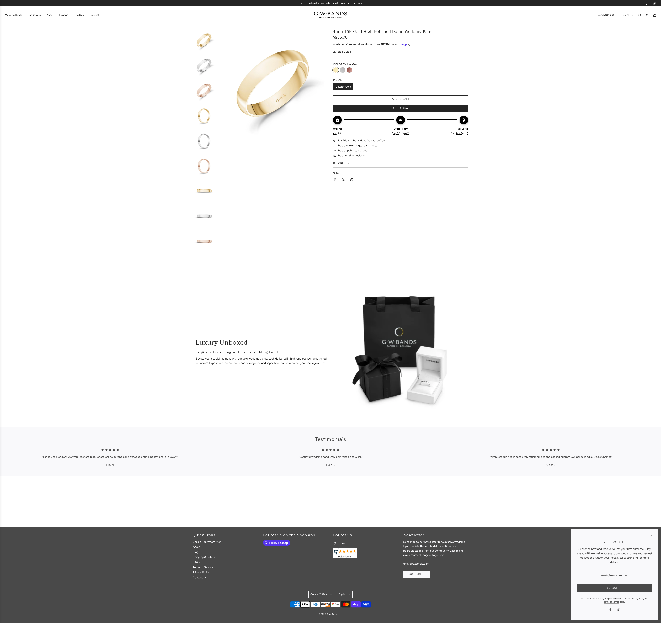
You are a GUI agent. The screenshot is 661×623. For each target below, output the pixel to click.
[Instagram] (654, 3)
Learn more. (356, 3)
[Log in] (647, 15)
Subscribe (416, 574)
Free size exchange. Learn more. (357, 145)
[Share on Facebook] (335, 180)
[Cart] (654, 15)
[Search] (639, 15)
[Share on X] (343, 180)
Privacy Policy (638, 598)
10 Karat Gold (342, 86)
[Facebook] (646, 3)
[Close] (651, 535)
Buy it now (400, 108)
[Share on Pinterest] (351, 180)
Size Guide (344, 52)
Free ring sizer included (352, 155)
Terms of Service (611, 602)
